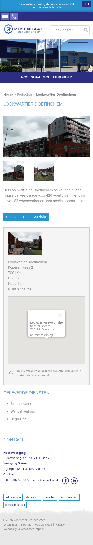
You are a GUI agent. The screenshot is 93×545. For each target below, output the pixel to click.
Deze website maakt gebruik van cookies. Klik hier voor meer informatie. (46, 6)
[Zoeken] (86, 29)
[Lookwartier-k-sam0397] (46, 136)
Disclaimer (10, 524)
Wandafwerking (23, 411)
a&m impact (36, 529)
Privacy (60, 524)
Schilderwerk (21, 403)
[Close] (60, 315)
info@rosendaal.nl (45, 480)
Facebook (65, 481)
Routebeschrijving (41, 335)
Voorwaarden (43, 524)
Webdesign (11, 529)
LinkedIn (74, 481)
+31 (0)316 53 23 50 (14, 16)
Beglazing (18, 419)
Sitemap (26, 524)
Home (8, 94)
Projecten (24, 94)
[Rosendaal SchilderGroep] (23, 23)
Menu (5, 16)
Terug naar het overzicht (27, 216)
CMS (24, 529)
